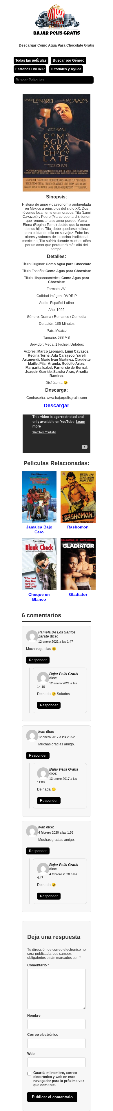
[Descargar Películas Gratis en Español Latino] (56, 21)
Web (30, 1054)
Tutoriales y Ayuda (66, 69)
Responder (38, 660)
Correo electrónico (42, 1035)
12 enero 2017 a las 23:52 (56, 737)
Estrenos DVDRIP (30, 69)
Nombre (34, 1016)
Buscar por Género (68, 60)
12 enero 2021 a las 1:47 (55, 641)
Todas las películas (31, 60)
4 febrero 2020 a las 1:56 (55, 832)
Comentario (38, 965)
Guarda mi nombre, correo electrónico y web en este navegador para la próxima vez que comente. (58, 1079)
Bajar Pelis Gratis (63, 674)
